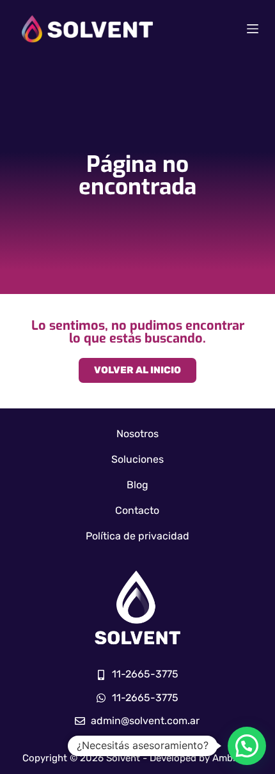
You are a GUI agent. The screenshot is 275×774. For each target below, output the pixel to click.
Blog (137, 485)
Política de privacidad (137, 536)
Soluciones (137, 459)
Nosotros (137, 434)
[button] (247, 746)
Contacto (137, 510)
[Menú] (252, 29)
